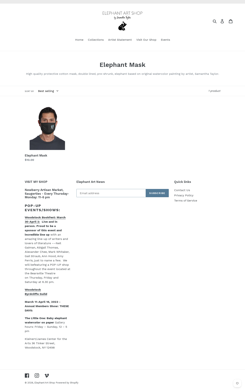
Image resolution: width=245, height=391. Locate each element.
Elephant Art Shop (44, 382)
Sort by (29, 91)
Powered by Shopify (67, 382)
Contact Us (182, 190)
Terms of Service (185, 200)
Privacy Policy (184, 195)
